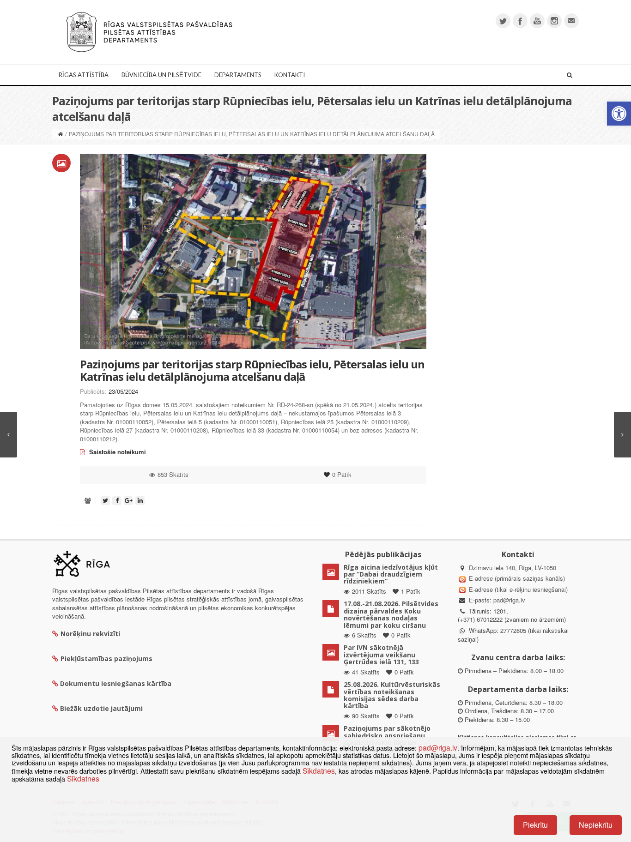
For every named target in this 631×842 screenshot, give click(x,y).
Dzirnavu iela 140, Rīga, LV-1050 (512, 567)
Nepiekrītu (596, 824)
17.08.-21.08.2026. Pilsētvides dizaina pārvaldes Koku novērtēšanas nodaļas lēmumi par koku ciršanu (391, 614)
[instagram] (554, 20)
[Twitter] (503, 20)
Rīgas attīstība (84, 74)
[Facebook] (520, 20)
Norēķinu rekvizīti (90, 633)
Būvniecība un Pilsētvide (161, 74)
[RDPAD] (149, 31)
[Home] (60, 134)
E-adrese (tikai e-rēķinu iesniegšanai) (517, 589)
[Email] (571, 20)
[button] (619, 114)
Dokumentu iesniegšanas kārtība (115, 683)
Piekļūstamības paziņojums (106, 658)
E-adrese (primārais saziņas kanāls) (517, 578)
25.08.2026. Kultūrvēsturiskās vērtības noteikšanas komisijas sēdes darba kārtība (392, 695)
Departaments (237, 74)
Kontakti (289, 74)
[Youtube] (537, 20)
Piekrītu (535, 824)
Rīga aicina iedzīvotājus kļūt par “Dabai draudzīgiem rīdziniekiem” (391, 574)
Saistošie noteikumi (116, 451)
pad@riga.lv (509, 599)
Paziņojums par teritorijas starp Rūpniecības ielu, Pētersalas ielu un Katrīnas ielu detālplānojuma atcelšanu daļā (252, 370)
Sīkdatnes (319, 770)
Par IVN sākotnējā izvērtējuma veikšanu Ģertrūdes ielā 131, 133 (381, 654)
